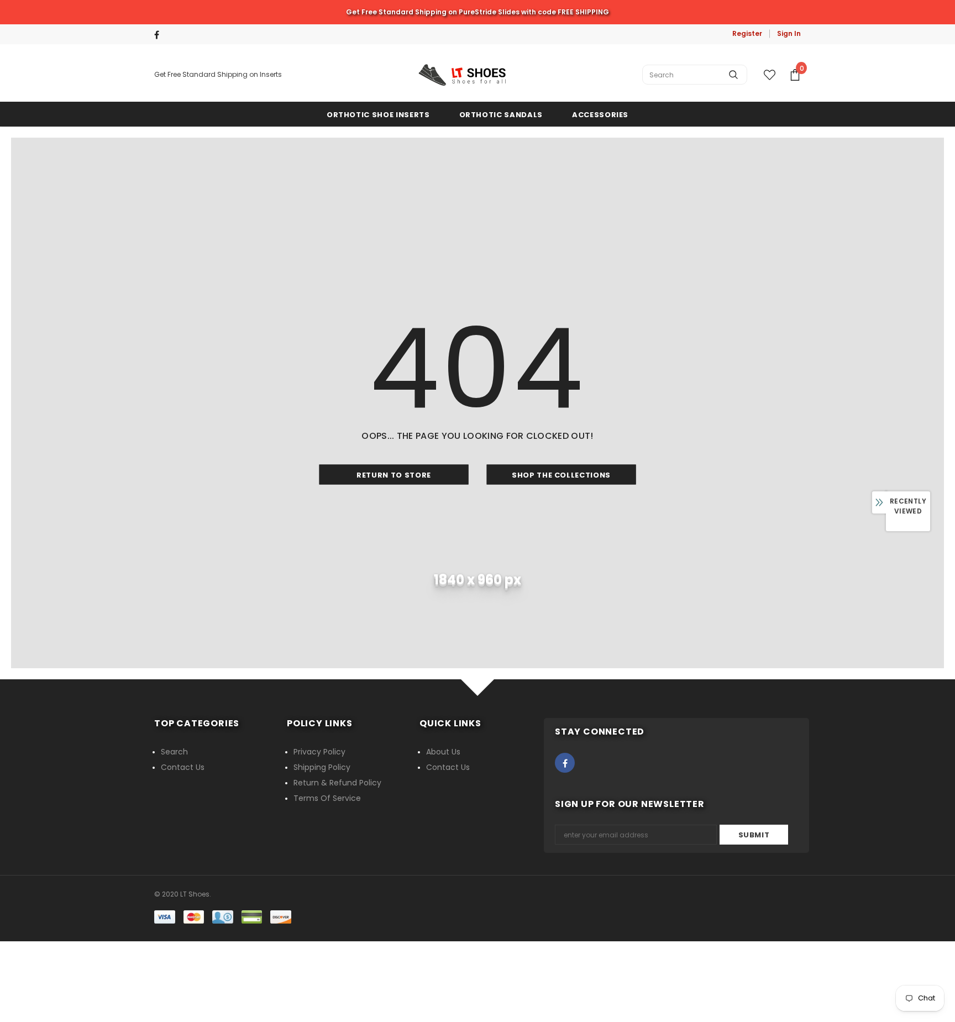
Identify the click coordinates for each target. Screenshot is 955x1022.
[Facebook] (161, 35)
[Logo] (462, 75)
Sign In (789, 33)
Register (747, 33)
